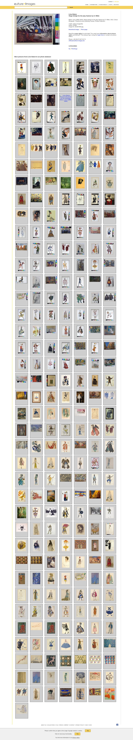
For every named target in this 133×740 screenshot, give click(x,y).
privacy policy (76, 737)
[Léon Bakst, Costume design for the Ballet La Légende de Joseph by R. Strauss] (36, 336)
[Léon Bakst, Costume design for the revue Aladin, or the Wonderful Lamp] (95, 452)
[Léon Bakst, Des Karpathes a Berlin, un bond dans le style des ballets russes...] (95, 680)
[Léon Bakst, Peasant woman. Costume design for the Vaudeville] (95, 649)
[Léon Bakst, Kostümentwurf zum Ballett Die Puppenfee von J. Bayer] (110, 188)
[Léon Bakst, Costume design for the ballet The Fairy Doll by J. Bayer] (65, 204)
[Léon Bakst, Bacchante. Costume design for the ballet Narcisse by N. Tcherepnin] (22, 270)
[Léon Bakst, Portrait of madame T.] (36, 303)
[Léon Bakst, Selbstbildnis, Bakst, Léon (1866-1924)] (36, 89)
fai (69, 48)
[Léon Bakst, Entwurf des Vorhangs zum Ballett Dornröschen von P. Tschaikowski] (95, 583)
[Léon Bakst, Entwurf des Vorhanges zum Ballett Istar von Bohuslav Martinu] (36, 583)
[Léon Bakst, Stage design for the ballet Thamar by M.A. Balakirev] (80, 217)
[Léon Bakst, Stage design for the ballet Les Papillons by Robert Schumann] (36, 431)
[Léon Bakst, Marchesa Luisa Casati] (110, 699)
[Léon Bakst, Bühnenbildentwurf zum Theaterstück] (65, 696)
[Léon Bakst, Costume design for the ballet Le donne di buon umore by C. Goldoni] (65, 320)
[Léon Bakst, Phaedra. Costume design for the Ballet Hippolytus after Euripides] (109, 550)
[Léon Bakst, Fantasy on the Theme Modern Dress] (22, 353)
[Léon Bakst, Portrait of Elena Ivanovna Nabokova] (66, 567)
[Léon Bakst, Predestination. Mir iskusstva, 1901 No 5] (21, 531)
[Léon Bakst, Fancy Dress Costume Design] (51, 221)
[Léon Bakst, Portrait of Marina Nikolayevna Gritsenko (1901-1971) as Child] (51, 567)
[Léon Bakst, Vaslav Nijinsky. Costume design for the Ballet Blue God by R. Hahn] (22, 336)
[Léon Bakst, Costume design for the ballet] (65, 633)
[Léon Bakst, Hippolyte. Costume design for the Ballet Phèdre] (80, 517)
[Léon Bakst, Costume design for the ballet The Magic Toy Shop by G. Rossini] (95, 254)
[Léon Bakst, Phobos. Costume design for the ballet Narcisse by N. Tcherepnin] (22, 320)
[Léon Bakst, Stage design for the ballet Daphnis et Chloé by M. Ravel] (21, 250)
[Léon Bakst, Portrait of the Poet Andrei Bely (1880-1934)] (110, 534)
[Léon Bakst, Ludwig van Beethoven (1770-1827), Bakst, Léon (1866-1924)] (95, 155)
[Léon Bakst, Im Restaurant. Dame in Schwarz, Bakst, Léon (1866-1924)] (109, 155)
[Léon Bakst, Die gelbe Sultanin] (80, 580)
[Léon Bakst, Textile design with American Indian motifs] (21, 563)
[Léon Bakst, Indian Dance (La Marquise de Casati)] (66, 353)
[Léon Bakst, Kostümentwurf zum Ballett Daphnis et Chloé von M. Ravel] (21, 695)
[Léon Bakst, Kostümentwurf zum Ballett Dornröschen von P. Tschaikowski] (51, 583)
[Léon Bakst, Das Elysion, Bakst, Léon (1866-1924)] (66, 188)
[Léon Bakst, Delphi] (21, 382)
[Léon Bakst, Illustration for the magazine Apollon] (51, 666)
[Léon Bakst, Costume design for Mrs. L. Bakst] (95, 204)
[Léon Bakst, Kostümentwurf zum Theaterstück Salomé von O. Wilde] (36, 699)
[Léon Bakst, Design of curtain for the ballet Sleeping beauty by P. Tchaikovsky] (36, 682)
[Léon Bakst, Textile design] (65, 666)
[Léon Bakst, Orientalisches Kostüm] (51, 204)
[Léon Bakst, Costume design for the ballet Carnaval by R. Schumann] (66, 402)
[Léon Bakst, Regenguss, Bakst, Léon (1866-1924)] (95, 72)
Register (116, 4)
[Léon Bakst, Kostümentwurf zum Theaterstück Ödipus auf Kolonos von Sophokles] (22, 633)
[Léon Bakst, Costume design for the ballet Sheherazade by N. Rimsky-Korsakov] (36, 237)
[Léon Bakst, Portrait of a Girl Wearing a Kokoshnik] (51, 419)
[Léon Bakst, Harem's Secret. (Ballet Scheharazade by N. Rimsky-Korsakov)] (36, 382)
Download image (74, 29)
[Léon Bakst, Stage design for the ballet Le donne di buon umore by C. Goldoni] (51, 266)
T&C (57, 725)
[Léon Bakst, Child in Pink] (95, 550)
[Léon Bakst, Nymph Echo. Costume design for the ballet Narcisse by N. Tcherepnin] (110, 419)
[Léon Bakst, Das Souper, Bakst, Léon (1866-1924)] (80, 72)
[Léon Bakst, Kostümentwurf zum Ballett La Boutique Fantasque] (109, 616)
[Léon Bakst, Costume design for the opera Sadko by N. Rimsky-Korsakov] (80, 303)
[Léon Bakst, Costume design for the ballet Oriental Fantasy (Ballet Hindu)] (109, 485)
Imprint (66, 725)
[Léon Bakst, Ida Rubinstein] (95, 386)
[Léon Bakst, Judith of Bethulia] (36, 287)
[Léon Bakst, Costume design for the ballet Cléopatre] (66, 254)
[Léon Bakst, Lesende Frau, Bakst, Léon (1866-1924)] (21, 105)
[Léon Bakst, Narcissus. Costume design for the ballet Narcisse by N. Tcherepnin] (21, 283)
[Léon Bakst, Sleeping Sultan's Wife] (80, 415)
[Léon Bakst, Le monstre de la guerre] (65, 481)
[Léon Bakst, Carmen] (36, 221)
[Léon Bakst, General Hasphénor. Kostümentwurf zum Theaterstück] (95, 616)
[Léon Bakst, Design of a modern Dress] (36, 320)
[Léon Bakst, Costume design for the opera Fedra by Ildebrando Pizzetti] (65, 221)
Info (90, 725)
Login (110, 4)
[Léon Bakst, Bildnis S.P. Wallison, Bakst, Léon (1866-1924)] (65, 155)
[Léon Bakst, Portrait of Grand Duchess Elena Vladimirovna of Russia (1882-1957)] (110, 204)
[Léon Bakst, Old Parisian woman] (51, 550)
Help (87, 725)
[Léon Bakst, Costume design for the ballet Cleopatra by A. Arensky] (109, 435)
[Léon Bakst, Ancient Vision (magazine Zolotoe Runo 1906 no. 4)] (51, 516)
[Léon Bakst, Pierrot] (36, 649)
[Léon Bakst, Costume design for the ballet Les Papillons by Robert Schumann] (80, 320)
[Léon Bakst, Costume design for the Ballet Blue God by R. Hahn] (80, 237)
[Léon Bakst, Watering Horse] (21, 216)
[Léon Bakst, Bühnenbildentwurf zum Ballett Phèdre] (95, 695)
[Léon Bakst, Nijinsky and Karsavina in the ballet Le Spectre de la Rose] (109, 334)
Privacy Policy (80, 725)
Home (86, 4)
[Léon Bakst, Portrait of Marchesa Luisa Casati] (80, 682)
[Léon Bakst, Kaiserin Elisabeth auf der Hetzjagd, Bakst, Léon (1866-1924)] (65, 101)
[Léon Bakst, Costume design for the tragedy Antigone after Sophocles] (51, 633)
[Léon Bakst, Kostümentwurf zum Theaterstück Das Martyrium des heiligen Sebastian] (80, 699)
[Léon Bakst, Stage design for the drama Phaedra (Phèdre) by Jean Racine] (65, 233)
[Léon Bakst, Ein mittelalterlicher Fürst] (110, 567)
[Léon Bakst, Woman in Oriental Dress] (80, 254)
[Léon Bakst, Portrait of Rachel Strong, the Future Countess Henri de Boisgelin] (80, 402)
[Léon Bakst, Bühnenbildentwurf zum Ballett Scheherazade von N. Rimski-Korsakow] (36, 201)
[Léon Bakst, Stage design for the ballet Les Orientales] (80, 548)
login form (100, 35)
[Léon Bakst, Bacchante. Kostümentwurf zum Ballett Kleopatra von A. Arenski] (22, 600)
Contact (72, 725)
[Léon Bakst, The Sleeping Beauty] (51, 501)
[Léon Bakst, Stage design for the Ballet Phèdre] (80, 497)
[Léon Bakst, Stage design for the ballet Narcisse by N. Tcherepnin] (95, 281)
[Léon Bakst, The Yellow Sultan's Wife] (21, 299)
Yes (88, 730)
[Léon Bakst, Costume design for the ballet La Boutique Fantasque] (109, 633)
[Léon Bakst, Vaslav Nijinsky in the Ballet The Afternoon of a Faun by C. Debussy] (95, 468)
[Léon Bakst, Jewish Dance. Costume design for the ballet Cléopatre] (80, 336)
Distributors (93, 4)
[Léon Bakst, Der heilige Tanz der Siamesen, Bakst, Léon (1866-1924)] (21, 184)
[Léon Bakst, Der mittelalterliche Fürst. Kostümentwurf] (22, 204)
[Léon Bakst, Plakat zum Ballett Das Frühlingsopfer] (21, 72)
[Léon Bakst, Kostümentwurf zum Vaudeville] (51, 616)
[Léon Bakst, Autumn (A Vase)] (21, 435)
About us (43, 725)
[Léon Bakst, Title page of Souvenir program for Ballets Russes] (51, 435)
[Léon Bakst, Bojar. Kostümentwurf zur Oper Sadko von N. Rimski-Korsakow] (110, 583)
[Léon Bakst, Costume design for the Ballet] (66, 682)
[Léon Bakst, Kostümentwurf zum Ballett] (65, 583)
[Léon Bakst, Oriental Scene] (22, 419)
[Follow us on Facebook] (117, 725)
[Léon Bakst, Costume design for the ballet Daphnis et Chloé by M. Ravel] (51, 303)
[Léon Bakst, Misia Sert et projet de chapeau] (51, 699)
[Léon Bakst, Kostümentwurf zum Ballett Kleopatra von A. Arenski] (109, 682)
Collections (51, 725)
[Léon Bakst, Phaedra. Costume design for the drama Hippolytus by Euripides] (109, 398)
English (116, 1)
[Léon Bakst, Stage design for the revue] (80, 481)
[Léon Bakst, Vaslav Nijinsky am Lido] (22, 583)
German (110, 1)
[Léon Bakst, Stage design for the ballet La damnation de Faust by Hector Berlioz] (36, 662)
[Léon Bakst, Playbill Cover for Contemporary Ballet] (51, 386)
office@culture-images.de (77, 40)
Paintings (74, 48)
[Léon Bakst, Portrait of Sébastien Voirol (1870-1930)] (51, 682)
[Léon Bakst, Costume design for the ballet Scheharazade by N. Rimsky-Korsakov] (21, 485)
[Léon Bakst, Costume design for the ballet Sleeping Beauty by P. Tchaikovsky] (51, 402)
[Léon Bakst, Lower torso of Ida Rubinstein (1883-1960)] (36, 629)
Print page (84, 29)
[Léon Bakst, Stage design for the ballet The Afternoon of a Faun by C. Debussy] (95, 333)
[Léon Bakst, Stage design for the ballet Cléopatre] (95, 233)
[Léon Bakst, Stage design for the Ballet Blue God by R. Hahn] (109, 349)
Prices (61, 725)
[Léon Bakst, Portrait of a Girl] (36, 550)
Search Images (103, 4)
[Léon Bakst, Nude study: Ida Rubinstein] (21, 663)
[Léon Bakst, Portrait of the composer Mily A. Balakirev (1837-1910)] (36, 72)
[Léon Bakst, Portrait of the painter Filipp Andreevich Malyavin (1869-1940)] (80, 534)
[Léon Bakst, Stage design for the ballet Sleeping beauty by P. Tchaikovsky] (21, 448)
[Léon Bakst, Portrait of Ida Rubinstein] (51, 353)
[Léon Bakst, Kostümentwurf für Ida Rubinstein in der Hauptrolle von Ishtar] (66, 72)
